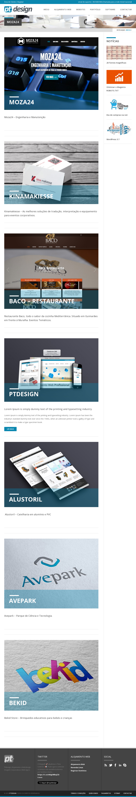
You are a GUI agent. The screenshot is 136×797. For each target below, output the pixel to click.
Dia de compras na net (117, 115)
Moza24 (21, 102)
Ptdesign (24, 394)
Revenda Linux (77, 767)
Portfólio (95, 9)
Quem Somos (93, 793)
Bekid (18, 703)
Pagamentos (106, 793)
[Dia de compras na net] (119, 105)
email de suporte (84, 2)
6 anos (40, 777)
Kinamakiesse (31, 196)
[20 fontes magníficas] (119, 52)
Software (110, 9)
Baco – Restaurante (42, 301)
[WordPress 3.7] (119, 129)
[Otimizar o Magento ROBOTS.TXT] (119, 77)
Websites (80, 9)
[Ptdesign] (18, 12)
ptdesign (12, 793)
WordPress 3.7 (113, 139)
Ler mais (10, 429)
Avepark (22, 601)
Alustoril (25, 499)
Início (46, 9)
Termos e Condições (78, 793)
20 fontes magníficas (116, 62)
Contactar (126, 9)
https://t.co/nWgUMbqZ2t (48, 775)
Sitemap (117, 793)
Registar (21, 2)
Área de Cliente (10, 2)
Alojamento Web (62, 9)
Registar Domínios (78, 771)
